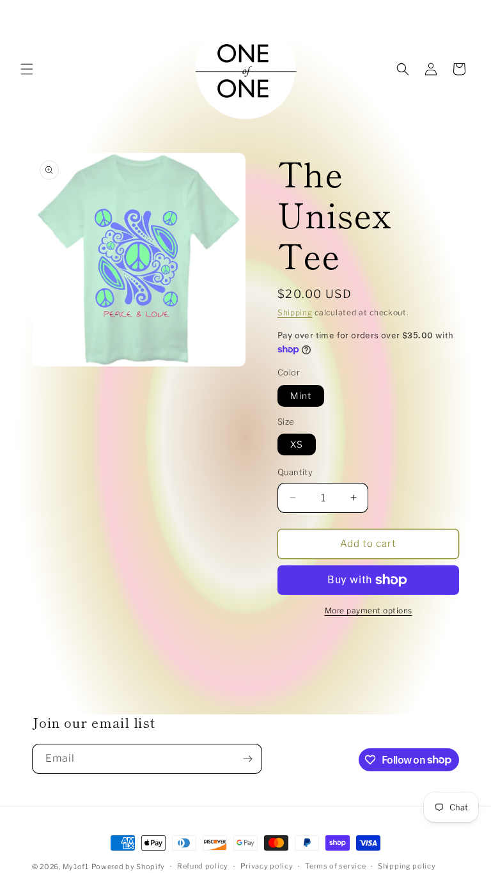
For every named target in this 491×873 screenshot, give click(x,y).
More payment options (368, 610)
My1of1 (76, 866)
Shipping (295, 312)
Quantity (295, 472)
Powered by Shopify (128, 866)
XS (296, 444)
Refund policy (202, 865)
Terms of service (335, 865)
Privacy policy (266, 865)
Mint (300, 395)
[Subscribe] (247, 759)
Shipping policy (407, 865)
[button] (27, 69)
